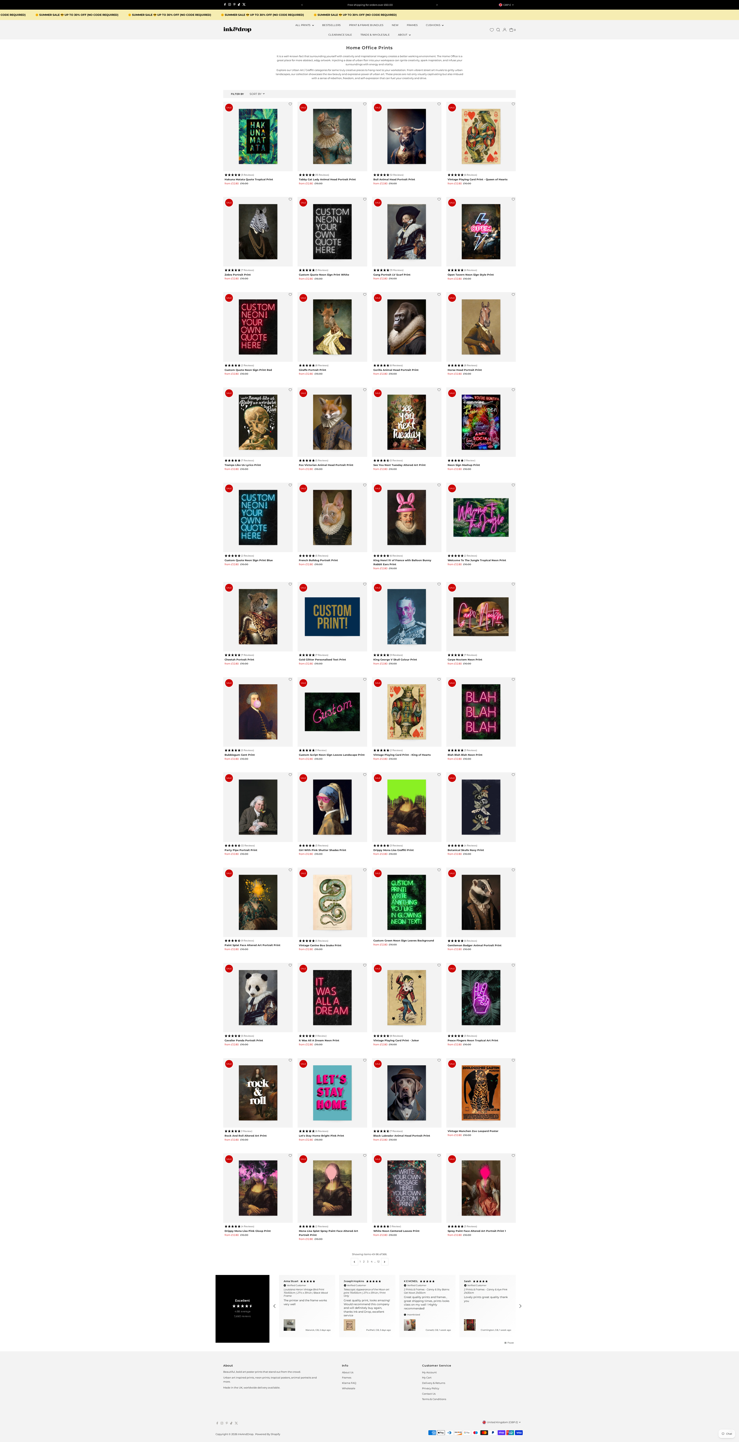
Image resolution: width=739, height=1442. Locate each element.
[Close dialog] (442, 679)
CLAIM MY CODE (331, 746)
